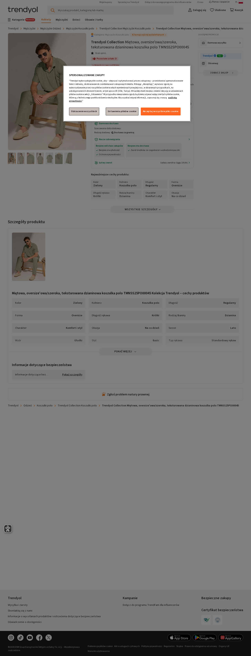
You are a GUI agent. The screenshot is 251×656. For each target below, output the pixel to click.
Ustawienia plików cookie (122, 111)
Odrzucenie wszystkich (84, 111)
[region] (127, 93)
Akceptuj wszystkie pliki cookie (160, 111)
